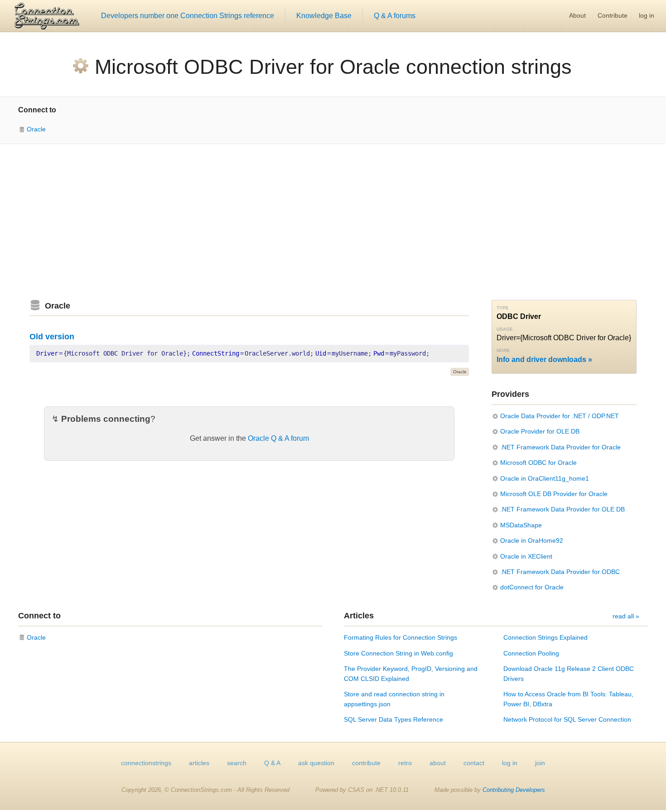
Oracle (36, 129)
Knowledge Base (324, 15)
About (577, 15)
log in (646, 15)
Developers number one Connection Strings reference (187, 15)
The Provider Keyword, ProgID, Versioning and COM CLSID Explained (411, 673)
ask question (316, 763)
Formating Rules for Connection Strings (400, 637)
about (438, 763)
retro (405, 763)
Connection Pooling (531, 653)
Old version (51, 336)
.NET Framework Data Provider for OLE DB (562, 509)
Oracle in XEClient (526, 556)
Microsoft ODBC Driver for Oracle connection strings (333, 66)
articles (199, 763)
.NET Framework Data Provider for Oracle (560, 447)
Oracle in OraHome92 (531, 540)
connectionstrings (146, 763)
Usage (505, 329)
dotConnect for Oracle (532, 587)
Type (503, 307)
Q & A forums (394, 15)
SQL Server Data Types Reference (393, 719)
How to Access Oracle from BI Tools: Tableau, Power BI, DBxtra (568, 699)
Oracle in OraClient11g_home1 (544, 478)
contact (473, 763)
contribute (366, 763)
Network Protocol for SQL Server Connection (567, 719)
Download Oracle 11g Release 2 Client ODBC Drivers (568, 673)
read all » (626, 616)
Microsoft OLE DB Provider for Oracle (554, 493)
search (236, 763)
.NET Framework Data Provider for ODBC (560, 571)
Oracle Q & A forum (278, 438)
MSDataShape (521, 525)
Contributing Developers (514, 789)
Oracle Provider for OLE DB (539, 431)
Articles (359, 615)
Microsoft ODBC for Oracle (538, 462)
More (503, 350)
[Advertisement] (333, 222)
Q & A (272, 763)
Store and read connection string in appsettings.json (394, 699)
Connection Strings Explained (545, 637)
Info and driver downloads (541, 359)
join (540, 763)
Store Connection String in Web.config (398, 653)
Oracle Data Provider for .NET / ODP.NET (559, 415)
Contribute (612, 15)
